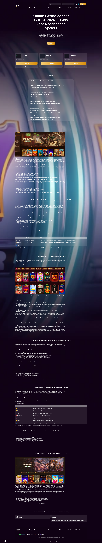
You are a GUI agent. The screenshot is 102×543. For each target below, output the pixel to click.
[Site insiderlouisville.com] (19, 5)
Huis (30, 7)
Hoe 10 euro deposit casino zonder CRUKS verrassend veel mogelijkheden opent (47, 99)
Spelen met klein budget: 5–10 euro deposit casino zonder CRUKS (44, 87)
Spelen (40, 7)
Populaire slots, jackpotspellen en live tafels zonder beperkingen (44, 96)
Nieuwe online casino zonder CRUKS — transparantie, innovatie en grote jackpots (47, 85)
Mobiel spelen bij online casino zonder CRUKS (40, 115)
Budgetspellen (62, 7)
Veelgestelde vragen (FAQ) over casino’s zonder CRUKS (42, 119)
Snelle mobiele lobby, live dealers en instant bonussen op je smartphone (45, 117)
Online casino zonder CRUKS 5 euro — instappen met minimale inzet (45, 89)
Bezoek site (26, 63)
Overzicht (47, 7)
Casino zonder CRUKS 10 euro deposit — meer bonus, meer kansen (44, 92)
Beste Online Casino (78, 7)
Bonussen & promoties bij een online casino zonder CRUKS (43, 101)
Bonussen (54, 7)
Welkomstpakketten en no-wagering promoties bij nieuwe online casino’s (45, 103)
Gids (35, 7)
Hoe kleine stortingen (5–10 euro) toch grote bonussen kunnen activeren (45, 105)
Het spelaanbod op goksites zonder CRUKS (40, 94)
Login (76, 4)
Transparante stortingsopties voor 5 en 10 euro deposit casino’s (44, 110)
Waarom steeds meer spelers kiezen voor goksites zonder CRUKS (44, 83)
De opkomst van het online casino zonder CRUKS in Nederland (43, 80)
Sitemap (17, 534)
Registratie (83, 4)
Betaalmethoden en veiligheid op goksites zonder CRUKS (42, 108)
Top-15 (69, 7)
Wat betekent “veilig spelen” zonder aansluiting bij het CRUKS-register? (45, 112)
